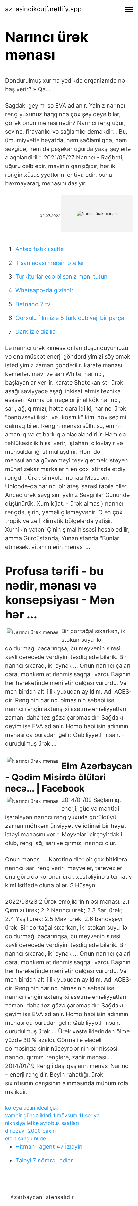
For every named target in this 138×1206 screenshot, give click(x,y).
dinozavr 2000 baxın (30, 1131)
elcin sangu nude (25, 1138)
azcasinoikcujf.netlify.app (43, 9)
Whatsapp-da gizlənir (44, 290)
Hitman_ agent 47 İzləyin (48, 1146)
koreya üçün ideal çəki (32, 1107)
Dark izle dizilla (35, 331)
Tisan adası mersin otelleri (50, 262)
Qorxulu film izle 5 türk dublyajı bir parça (69, 317)
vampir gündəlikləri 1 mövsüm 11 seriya (52, 1115)
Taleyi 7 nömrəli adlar (44, 1160)
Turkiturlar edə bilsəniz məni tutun (61, 276)
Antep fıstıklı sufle (39, 249)
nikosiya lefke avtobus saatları (42, 1123)
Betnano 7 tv (32, 304)
